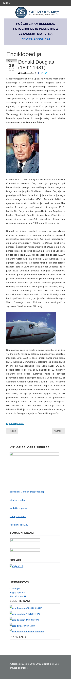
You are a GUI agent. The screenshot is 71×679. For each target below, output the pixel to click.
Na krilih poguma (18, 508)
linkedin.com (32, 619)
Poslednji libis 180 (19, 524)
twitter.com (29, 625)
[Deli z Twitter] (46, 73)
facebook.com (34, 607)
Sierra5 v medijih (18, 596)
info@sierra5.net (35, 38)
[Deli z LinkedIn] (42, 73)
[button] (66, 3)
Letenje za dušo (18, 516)
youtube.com (33, 613)
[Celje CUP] (16, 566)
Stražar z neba (17, 500)
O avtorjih (15, 588)
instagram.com (36, 631)
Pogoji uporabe (17, 592)
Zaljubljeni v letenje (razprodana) (27, 491)
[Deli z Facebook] (38, 73)
